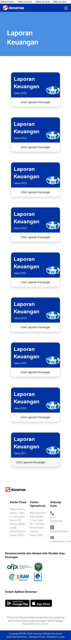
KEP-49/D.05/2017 (39, 624)
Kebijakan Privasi (37, 637)
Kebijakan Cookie (56, 637)
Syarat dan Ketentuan (17, 637)
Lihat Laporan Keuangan (35, 102)
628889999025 (59, 531)
